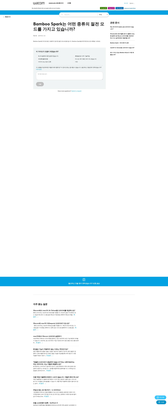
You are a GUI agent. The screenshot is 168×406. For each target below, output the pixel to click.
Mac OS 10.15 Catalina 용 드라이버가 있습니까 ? (122, 28)
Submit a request (76, 91)
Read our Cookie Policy (130, 8)
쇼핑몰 (69, 3)
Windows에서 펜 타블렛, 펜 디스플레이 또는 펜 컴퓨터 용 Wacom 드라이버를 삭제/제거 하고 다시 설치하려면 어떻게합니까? (122, 36)
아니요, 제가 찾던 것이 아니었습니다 (85, 59)
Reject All (111, 8)
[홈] (39, 3)
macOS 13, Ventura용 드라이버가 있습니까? (122, 47)
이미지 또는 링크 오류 (44, 62)
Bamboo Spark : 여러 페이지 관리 (119, 43)
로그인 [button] (126, 3)
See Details (119, 8)
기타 (76, 62)
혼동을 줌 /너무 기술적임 (82, 56)
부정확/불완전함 (43, 59)
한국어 (132, 3)
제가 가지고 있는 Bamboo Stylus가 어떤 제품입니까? (122, 53)
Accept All (103, 8)
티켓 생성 (39, 69)
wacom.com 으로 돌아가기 (56, 3)
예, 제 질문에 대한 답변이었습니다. (48, 56)
